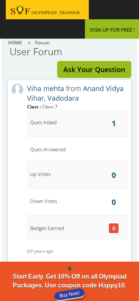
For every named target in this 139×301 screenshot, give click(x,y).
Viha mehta (45, 88)
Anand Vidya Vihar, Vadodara (75, 93)
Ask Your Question (94, 69)
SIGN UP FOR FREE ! (112, 29)
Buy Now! (69, 294)
